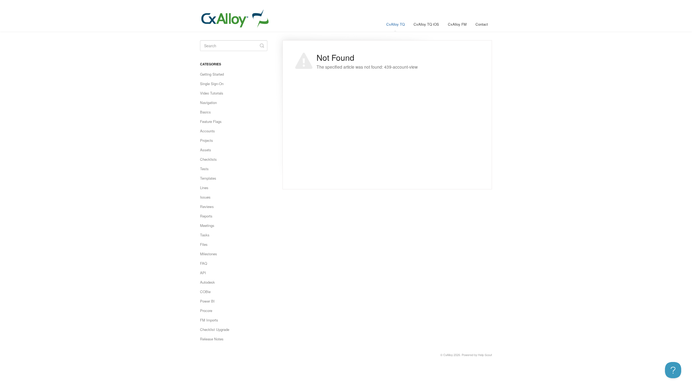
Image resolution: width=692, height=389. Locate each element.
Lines (204, 187)
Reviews (207, 206)
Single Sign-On (212, 83)
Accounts (207, 130)
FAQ (203, 263)
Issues (205, 197)
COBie (205, 291)
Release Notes (212, 338)
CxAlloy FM (457, 24)
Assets (205, 149)
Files (204, 244)
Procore (206, 310)
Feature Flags (211, 121)
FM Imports (209, 320)
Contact (481, 24)
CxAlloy (448, 355)
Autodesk (207, 282)
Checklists (208, 159)
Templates (208, 178)
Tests (204, 168)
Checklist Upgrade (214, 329)
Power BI (207, 301)
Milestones (208, 253)
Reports (206, 216)
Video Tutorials (211, 93)
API (203, 272)
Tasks (204, 234)
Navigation (208, 102)
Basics (205, 112)
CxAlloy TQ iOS (426, 24)
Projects (206, 140)
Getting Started (212, 74)
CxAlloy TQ (395, 24)
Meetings (207, 225)
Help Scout (485, 355)
